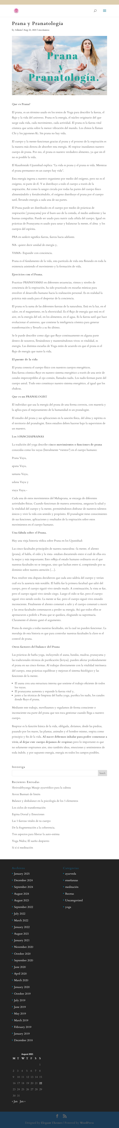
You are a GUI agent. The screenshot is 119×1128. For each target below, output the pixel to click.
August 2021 (21, 934)
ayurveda (70, 874)
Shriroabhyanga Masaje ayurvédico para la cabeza (41, 788)
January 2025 (22, 874)
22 (40, 1083)
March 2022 (21, 920)
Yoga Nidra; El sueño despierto (30, 841)
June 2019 (20, 1007)
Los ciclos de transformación (29, 808)
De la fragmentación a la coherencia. (33, 828)
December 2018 (23, 1040)
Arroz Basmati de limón (26, 794)
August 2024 (21, 894)
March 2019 (21, 1020)
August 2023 (21, 900)
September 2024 (23, 887)
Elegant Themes (51, 1123)
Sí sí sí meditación (22, 848)
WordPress (87, 1123)
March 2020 (21, 980)
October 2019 (22, 994)
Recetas (69, 894)
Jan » (22, 1101)
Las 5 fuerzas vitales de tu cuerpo (31, 821)
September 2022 (23, 907)
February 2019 (22, 1027)
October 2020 (22, 954)
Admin (18, 30)
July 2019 (19, 1000)
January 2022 (22, 927)
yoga (68, 907)
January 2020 (22, 987)
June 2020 (20, 967)
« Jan (15, 1101)
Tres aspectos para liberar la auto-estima (36, 834)
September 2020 (23, 960)
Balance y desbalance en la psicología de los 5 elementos (45, 801)
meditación (71, 887)
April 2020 (20, 974)
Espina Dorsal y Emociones (28, 814)
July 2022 (19, 914)
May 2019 (20, 1014)
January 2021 (22, 940)
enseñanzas (43, 30)
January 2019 (22, 1034)
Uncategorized (74, 900)
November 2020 (23, 947)
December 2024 (23, 880)
